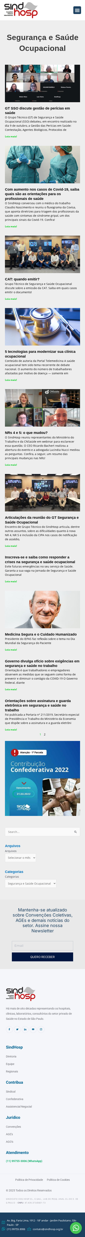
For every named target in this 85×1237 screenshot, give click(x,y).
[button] (76, 1228)
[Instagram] (41, 1029)
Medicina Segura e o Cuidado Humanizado (41, 634)
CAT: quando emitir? (22, 279)
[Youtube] (33, 1029)
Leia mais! (11, 136)
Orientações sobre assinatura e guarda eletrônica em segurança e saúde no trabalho (38, 705)
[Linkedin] (25, 1029)
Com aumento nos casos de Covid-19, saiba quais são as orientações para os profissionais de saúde (42, 194)
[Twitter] (17, 1029)
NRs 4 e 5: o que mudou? (26, 433)
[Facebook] (9, 1029)
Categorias (12, 876)
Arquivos (11, 851)
